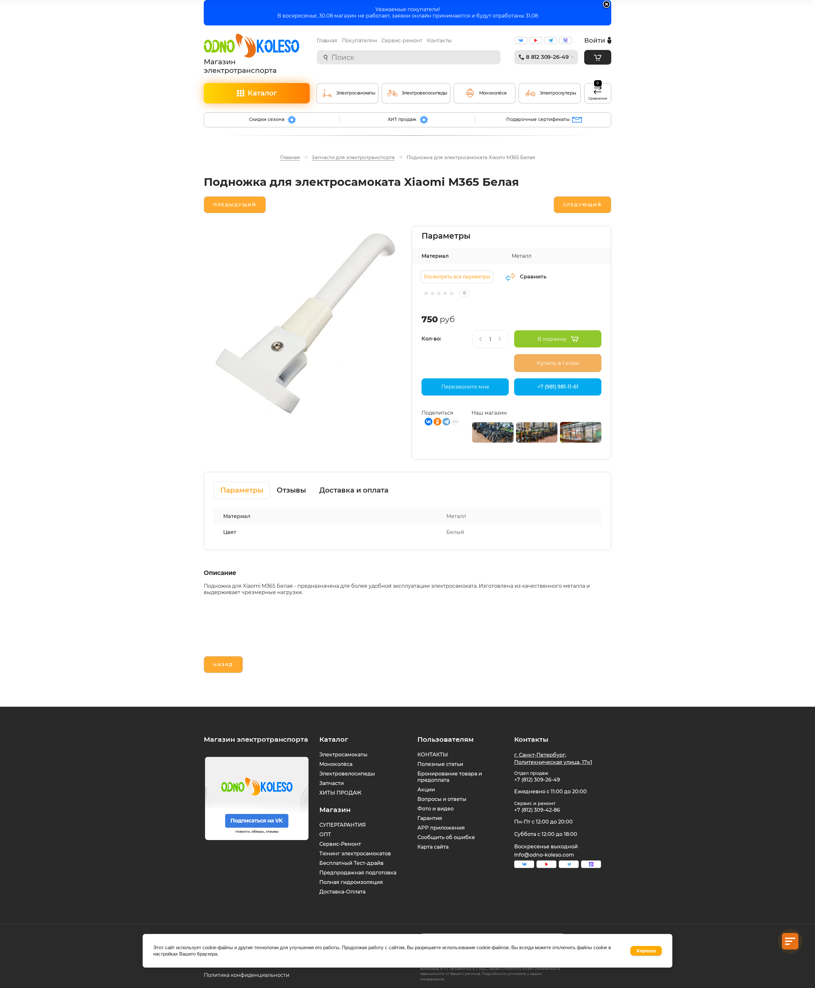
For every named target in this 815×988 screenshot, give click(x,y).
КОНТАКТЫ (432, 755)
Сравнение (597, 92)
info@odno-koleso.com (544, 855)
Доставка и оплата (353, 490)
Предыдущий (234, 204)
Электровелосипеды (347, 774)
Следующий (582, 204)
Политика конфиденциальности (246, 975)
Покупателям (359, 41)
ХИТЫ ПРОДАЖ (340, 793)
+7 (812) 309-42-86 (537, 810)
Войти (594, 40)
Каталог (262, 93)
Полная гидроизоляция (351, 882)
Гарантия (429, 818)
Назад (223, 664)
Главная (327, 41)
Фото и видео (435, 809)
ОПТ (325, 834)
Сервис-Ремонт (340, 844)
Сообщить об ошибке (446, 837)
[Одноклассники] (437, 421)
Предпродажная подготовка (357, 873)
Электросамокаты (343, 755)
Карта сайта (433, 847)
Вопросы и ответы (441, 799)
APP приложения (441, 828)
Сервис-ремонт (401, 41)
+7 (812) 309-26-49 (537, 780)
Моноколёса (335, 764)
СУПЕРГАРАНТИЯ (342, 825)
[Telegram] (446, 421)
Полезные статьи (440, 764)
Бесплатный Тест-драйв (351, 863)
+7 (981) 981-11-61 (557, 387)
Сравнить (533, 277)
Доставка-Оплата (342, 892)
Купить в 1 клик (558, 363)
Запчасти (331, 783)
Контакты (439, 41)
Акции (426, 790)
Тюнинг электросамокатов (355, 854)
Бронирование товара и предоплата (449, 777)
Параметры (241, 490)
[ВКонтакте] (428, 421)
